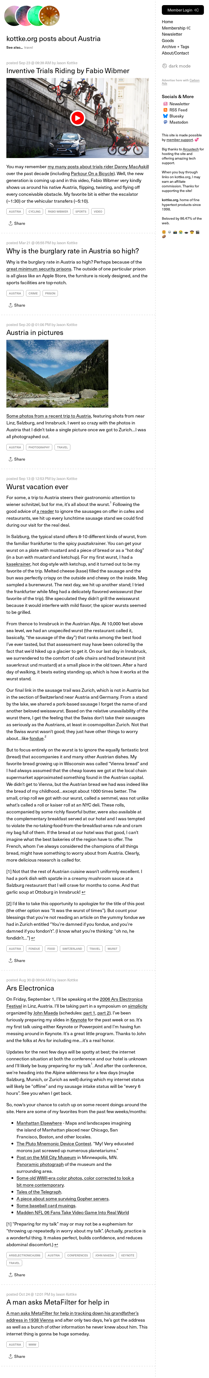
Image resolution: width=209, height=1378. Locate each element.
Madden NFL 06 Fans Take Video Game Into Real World (73, 1212)
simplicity (137, 1006)
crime (33, 293)
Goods (168, 40)
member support (179, 139)
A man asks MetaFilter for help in (57, 1302)
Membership (174, 28)
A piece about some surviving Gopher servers (63, 1198)
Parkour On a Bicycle (92, 173)
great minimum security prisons (38, 268)
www (32, 1344)
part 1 (89, 1012)
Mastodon (178, 122)
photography (39, 447)
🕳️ (186, 232)
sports (80, 211)
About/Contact (175, 53)
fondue (37, 738)
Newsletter (172, 34)
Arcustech (191, 149)
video (98, 211)
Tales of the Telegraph (39, 1191)
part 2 (103, 1012)
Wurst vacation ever (37, 486)
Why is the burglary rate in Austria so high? (72, 250)
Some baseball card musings (46, 1205)
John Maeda (45, 1012)
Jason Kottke (67, 62)
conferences (77, 1255)
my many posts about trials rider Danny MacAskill (98, 166)
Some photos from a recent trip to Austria (48, 415)
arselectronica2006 (24, 1255)
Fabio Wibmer (58, 211)
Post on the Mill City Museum (46, 1157)
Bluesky (176, 116)
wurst (112, 949)
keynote (127, 1255)
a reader (45, 511)
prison (50, 293)
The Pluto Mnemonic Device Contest (54, 1143)
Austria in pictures (34, 332)
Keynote (78, 1019)
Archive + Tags (175, 46)
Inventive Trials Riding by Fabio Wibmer (67, 70)
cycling (35, 211)
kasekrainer (18, 564)
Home (167, 21)
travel (28, 47)
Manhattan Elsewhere (39, 1123)
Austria (15, 211)
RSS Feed (178, 109)
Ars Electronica (30, 988)
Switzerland (72, 949)
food (51, 949)
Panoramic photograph (40, 1164)
